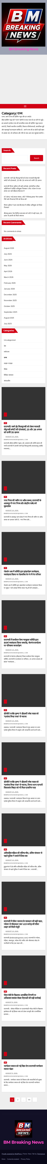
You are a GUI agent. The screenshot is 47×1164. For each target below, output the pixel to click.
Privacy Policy (25, 1159)
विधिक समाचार (8, 375)
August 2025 (9, 318)
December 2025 (10, 295)
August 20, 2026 (12, 436)
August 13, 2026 (12, 860)
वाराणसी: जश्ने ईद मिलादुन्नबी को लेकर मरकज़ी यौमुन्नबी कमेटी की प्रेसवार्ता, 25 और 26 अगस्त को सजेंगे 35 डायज (23, 429)
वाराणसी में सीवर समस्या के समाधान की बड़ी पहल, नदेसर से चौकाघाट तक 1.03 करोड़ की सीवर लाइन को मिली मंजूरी (23, 924)
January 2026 (9, 289)
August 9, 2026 (12, 1002)
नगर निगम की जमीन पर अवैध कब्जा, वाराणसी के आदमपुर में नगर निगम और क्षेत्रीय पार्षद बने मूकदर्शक (22, 503)
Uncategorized (10, 340)
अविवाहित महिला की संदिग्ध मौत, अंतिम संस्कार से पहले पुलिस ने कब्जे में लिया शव (23, 854)
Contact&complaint (13, 1159)
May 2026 (8, 266)
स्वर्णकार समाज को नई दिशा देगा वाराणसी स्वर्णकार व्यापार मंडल (23, 1067)
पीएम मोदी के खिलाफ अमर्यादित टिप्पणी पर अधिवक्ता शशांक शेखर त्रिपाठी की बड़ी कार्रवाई (22, 996)
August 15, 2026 (12, 579)
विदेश (5, 369)
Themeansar (41, 1154)
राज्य (5, 357)
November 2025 (10, 300)
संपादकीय (7, 381)
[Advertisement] (23, 79)
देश (5, 346)
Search (7, 150)
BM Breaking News (23, 49)
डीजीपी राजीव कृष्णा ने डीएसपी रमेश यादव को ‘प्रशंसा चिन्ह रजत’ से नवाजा (21, 715)
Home (3, 1159)
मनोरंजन (6, 352)
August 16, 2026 (12, 510)
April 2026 (8, 271)
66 (29, 1100)
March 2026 (8, 277)
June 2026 (8, 260)
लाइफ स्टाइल (8, 363)
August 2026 (9, 248)
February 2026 (10, 283)
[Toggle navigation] (25, 106)
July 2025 (8, 324)
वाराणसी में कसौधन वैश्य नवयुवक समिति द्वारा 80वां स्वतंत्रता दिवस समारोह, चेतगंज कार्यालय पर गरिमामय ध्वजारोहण (22, 642)
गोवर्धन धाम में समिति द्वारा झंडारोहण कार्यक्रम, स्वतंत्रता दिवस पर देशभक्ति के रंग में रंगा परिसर (22, 573)
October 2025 (9, 306)
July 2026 (8, 254)
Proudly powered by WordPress (12, 1154)
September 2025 (10, 312)
